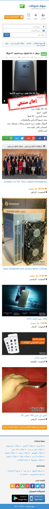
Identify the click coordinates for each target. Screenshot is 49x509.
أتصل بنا (23, 474)
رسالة (4, 138)
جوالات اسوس (11, 456)
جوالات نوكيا (24, 456)
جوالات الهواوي (37, 453)
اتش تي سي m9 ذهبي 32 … (32, 415)
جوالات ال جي (37, 456)
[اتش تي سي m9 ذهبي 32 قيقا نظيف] (24, 390)
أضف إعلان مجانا (12, 17)
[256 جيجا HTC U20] (24, 300)
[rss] (12, 486)
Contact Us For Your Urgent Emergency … (25, 183)
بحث (7, 35)
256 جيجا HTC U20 (37, 319)
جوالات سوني (23, 453)
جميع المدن (36, 27)
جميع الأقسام (35, 31)
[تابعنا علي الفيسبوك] (32, 486)
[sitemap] (22, 486)
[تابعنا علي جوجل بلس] (27, 486)
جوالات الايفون (27, 446)
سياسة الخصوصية (36, 474)
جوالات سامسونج (12, 446)
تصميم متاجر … (39, 357)
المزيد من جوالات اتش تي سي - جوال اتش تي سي (24, 427)
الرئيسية (40, 446)
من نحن (26, 471)
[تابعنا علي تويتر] (37, 486)
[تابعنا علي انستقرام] (42, 486)
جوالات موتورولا (37, 460)
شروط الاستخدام (14, 471)
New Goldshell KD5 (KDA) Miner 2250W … (25, 270)
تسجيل (43, 18)
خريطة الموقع (37, 471)
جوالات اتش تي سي (17, 43)
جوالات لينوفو (10, 453)
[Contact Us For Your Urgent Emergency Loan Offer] (24, 164)
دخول (36, 18)
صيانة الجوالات (22, 460)
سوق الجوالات (36, 6)
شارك (38, 138)
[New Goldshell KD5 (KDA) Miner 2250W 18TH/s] (24, 232)
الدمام (29, 43)
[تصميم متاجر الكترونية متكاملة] (24, 343)
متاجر (29, 18)
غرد (16, 138)
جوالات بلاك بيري (18, 449)
